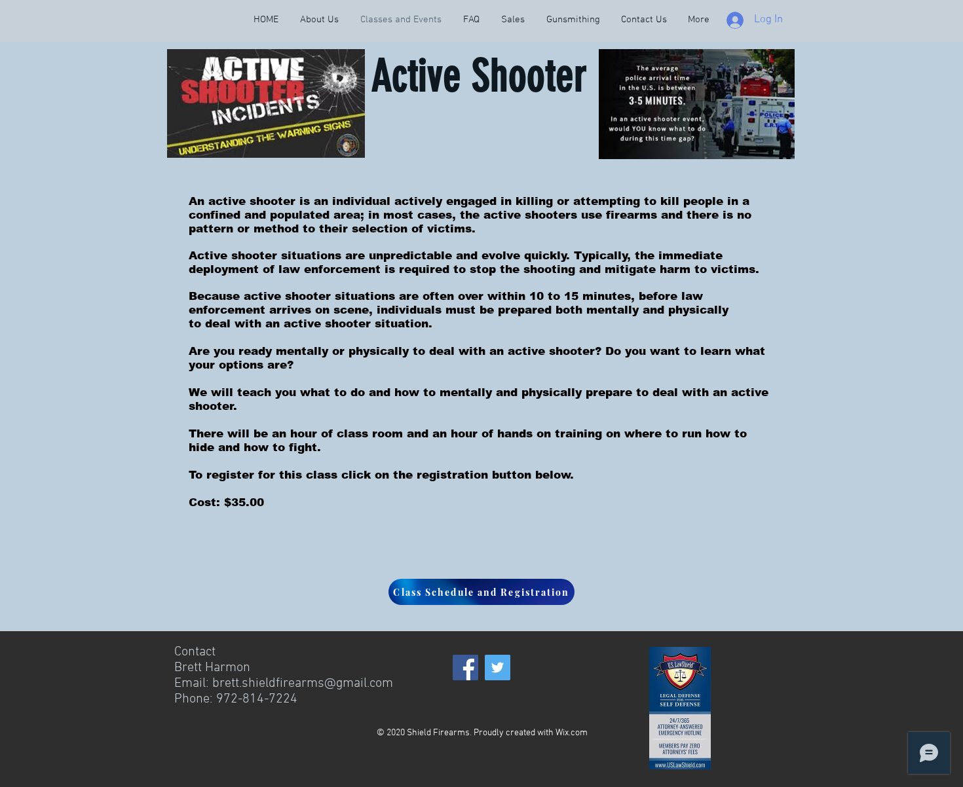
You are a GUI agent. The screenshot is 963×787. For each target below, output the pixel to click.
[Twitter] (497, 667)
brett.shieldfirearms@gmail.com (302, 683)
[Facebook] (465, 667)
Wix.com (572, 733)
